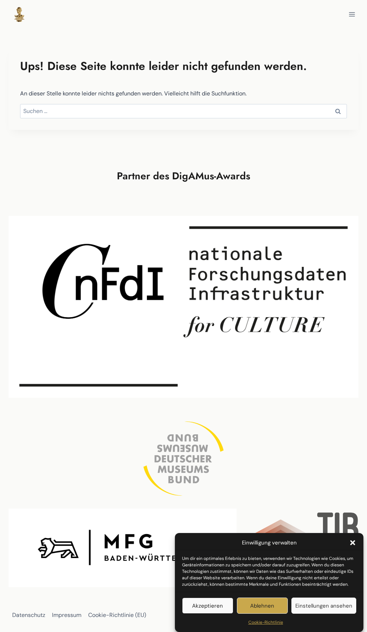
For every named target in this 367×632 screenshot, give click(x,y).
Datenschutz (28, 615)
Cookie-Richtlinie (265, 622)
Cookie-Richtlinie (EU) (117, 615)
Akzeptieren (207, 605)
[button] (352, 542)
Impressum (66, 615)
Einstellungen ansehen (323, 605)
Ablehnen (262, 605)
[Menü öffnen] (351, 14)
